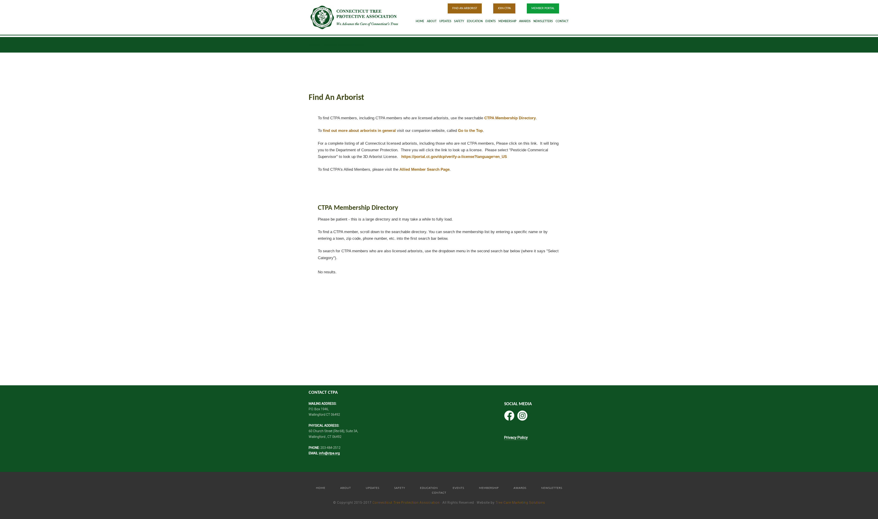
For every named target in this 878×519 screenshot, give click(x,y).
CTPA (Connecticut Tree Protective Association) (360, 17)
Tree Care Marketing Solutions (520, 502)
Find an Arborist (464, 8)
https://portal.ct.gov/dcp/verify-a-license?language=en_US (454, 156)
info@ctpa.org (329, 453)
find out (359, 130)
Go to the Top (470, 130)
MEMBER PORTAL (542, 8)
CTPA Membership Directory (510, 118)
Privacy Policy (516, 437)
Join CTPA (504, 8)
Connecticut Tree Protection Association (406, 502)
